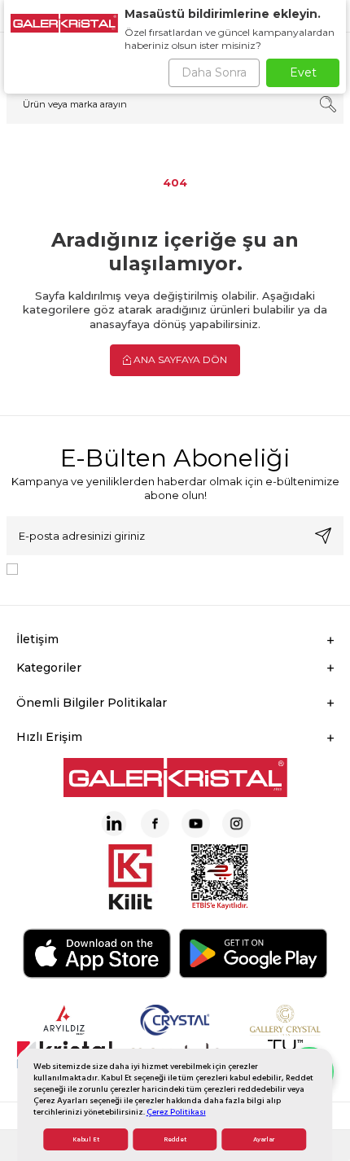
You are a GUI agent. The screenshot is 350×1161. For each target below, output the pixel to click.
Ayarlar (263, 1139)
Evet (303, 72)
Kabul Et (85, 1139)
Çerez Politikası (176, 1112)
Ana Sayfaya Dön (179, 359)
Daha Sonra (214, 72)
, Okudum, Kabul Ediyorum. (158, 568)
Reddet (175, 1139)
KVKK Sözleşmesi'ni (81, 568)
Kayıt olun (323, 535)
